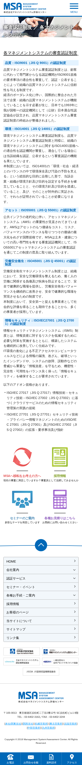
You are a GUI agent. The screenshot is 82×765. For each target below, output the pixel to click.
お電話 (10, 762)
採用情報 (12, 604)
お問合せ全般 (30, 762)
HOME (11, 561)
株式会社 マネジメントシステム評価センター (24, 8)
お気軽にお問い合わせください (59, 520)
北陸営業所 (70, 723)
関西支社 (28, 723)
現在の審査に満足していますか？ (22, 478)
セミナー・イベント (20, 587)
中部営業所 (34, 727)
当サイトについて (19, 621)
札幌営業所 (41, 723)
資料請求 (51, 762)
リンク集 (12, 638)
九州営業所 (48, 727)
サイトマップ (16, 629)
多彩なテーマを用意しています (22, 520)
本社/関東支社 (13, 723)
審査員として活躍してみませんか (60, 478)
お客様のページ (17, 612)
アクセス (72, 762)
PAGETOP (41, 545)
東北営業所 (56, 723)
